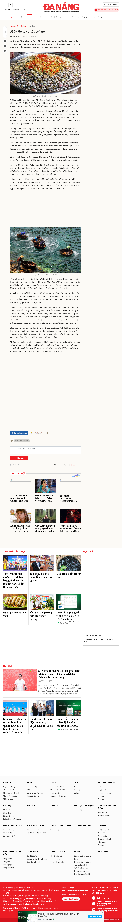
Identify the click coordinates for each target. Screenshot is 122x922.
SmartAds (49, 919)
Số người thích (75, 465)
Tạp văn (101, 796)
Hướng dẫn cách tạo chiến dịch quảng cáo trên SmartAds (67, 722)
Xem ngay (74, 729)
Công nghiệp (55, 793)
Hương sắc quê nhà (81, 865)
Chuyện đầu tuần (56, 856)
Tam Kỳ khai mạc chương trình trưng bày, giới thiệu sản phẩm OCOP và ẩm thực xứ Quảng (14, 580)
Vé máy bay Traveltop (93, 635)
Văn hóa (101, 799)
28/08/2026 (11, 10)
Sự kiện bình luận (57, 851)
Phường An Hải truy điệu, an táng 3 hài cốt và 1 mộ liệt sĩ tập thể (41, 723)
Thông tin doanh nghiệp (60, 825)
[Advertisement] (45, 208)
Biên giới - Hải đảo (9, 836)
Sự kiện (76, 793)
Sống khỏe (7, 813)
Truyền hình (103, 825)
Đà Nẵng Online (103, 898)
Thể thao (64, 17)
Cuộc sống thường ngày (12, 819)
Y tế (53, 17)
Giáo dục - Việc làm (34, 787)
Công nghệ (78, 810)
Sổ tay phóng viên (57, 862)
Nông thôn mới (8, 868)
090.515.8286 (113, 10)
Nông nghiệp (8, 859)
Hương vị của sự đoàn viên (15, 614)
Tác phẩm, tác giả (104, 793)
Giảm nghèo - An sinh (35, 793)
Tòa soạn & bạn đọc (35, 825)
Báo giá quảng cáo (71, 899)
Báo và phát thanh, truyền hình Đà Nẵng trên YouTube (107, 910)
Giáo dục (36, 17)
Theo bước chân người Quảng (98, 17)
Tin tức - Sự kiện (104, 830)
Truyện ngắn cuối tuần (82, 862)
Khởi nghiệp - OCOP (57, 790)
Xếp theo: (57, 465)
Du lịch (30, 17)
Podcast (77, 851)
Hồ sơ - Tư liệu (103, 812)
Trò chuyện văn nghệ (81, 871)
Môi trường (7, 810)
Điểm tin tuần (102, 842)
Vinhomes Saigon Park (94, 639)
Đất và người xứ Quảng (82, 856)
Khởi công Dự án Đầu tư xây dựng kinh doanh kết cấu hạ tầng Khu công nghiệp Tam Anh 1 (15, 725)
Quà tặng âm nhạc (81, 868)
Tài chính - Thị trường (58, 796)
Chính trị (15, 17)
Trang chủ (14, 26)
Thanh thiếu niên (33, 796)
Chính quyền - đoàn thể (11, 793)
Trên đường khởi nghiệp (83, 874)
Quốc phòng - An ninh (12, 825)
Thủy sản (6, 862)
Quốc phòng (7, 833)
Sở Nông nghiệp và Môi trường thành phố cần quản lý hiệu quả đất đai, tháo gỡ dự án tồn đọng (59, 674)
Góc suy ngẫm (55, 859)
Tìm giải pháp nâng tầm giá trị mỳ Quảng (41, 616)
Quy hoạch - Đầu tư (57, 787)
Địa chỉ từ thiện (8, 816)
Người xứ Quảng (104, 816)
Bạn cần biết (55, 830)
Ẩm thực (32, 26)
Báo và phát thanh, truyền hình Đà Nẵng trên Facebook (107, 904)
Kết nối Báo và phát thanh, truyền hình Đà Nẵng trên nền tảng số (105, 890)
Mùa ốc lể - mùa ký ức (22, 440)
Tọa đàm (101, 845)
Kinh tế (25, 17)
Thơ (99, 787)
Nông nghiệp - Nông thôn (12, 852)
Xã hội (20, 17)
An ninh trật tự (8, 830)
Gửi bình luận (19, 458)
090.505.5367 (102, 10)
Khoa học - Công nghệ (81, 17)
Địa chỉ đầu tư (32, 856)
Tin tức (76, 859)
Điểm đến (77, 790)
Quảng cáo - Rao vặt (83, 825)
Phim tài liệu (102, 836)
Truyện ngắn (102, 790)
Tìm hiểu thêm (95, 916)
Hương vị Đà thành (104, 839)
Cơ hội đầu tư (32, 851)
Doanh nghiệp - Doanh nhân (37, 859)
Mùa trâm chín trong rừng (68, 575)
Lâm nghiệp (7, 865)
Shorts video (103, 851)
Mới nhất (26, 10)
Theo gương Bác (9, 790)
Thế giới (70, 17)
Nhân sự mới (8, 799)
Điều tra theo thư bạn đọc (36, 833)
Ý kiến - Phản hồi (33, 830)
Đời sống (58, 17)
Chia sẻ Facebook (20, 433)
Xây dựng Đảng (9, 787)
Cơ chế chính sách (33, 862)
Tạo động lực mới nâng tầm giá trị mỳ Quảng (41, 577)
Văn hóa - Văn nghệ (45, 17)
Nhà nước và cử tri (10, 796)
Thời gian (65, 465)
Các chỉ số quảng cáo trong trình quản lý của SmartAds (68, 616)
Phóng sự (101, 833)
